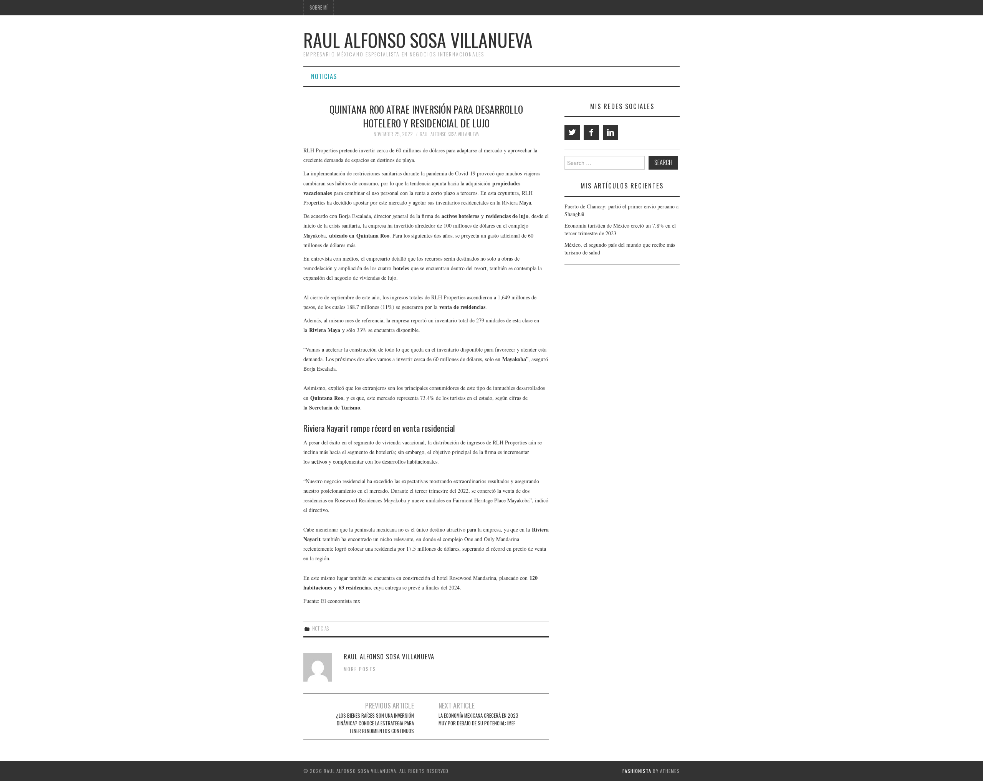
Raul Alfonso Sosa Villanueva (418, 39)
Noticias (324, 76)
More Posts (360, 669)
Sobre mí (318, 7)
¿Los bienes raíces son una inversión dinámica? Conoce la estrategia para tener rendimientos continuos (375, 723)
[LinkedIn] (610, 132)
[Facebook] (591, 132)
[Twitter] (572, 132)
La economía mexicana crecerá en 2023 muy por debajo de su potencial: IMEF (478, 719)
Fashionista (636, 770)
